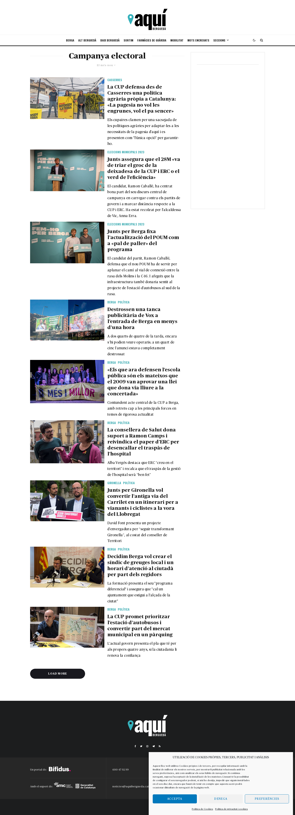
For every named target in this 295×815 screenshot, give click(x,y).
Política (123, 302)
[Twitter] (141, 746)
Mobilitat (176, 40)
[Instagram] (147, 746)
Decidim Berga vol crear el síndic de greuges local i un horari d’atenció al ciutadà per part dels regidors (140, 565)
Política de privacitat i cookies (231, 809)
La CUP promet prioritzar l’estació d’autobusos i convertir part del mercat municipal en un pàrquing (140, 625)
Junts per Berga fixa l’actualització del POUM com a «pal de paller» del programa (143, 240)
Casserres (114, 80)
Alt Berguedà (87, 40)
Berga (70, 40)
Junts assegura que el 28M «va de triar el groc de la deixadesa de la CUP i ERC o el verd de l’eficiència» (143, 168)
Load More (57, 673)
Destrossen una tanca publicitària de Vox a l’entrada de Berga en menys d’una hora (142, 318)
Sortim (128, 40)
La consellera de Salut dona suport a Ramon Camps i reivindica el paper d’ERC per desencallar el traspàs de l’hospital (143, 441)
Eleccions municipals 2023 (125, 152)
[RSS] (160, 746)
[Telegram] (153, 746)
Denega (220, 798)
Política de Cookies (202, 809)
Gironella (114, 483)
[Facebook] (135, 746)
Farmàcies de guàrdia (151, 40)
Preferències (267, 798)
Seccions (219, 40)
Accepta (174, 798)
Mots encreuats (198, 40)
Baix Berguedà (110, 40)
